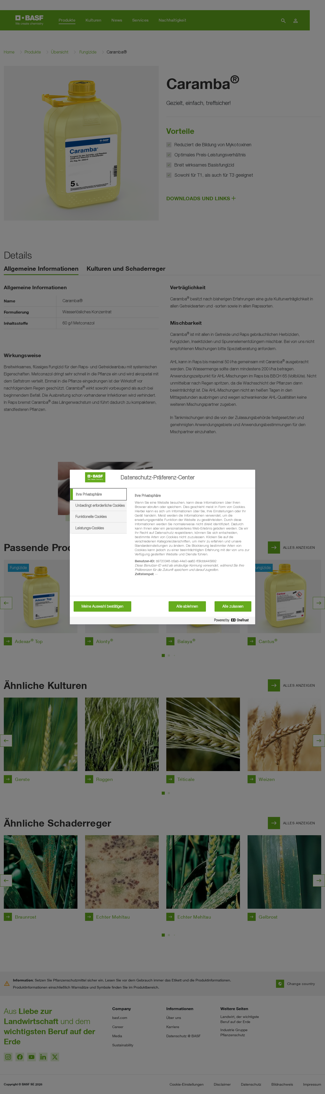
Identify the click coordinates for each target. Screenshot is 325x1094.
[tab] (98, 494)
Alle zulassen (232, 606)
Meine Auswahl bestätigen (102, 606)
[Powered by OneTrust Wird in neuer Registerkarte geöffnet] (233, 621)
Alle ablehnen (187, 606)
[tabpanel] (192, 537)
